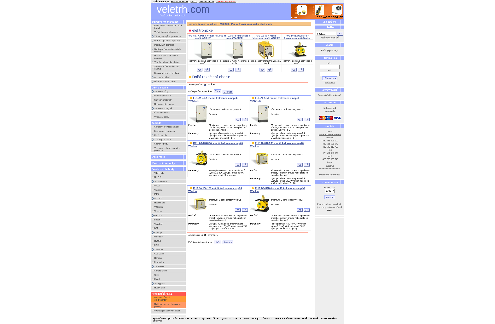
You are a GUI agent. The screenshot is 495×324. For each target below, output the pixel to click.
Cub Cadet (159, 254)
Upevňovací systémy (164, 104)
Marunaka (159, 262)
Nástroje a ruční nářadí (165, 81)
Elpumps (158, 232)
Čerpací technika (162, 112)
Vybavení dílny (161, 91)
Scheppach (159, 283)
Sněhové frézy (161, 144)
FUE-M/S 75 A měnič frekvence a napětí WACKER (266, 37)
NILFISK (158, 177)
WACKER (158, 224)
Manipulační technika (164, 45)
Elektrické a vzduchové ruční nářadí (168, 26)
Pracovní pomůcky (163, 163)
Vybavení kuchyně (163, 108)
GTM (156, 275)
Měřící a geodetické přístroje (167, 40)
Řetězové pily (160, 135)
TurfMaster (159, 266)
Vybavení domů (161, 117)
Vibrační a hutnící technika (166, 62)
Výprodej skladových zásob (167, 311)
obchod (192, 24)
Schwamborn (160, 181)
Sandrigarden (160, 271)
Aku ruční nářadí (162, 77)
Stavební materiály (163, 100)
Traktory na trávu (162, 139)
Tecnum (158, 211)
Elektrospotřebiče (162, 95)
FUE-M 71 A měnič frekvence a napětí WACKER (234, 37)
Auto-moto (158, 156)
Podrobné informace (329, 174)
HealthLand (159, 203)
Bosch (157, 220)
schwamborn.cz (206, 1)
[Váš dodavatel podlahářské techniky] (317, 11)
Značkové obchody (207, 24)
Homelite (158, 258)
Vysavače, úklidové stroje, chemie (166, 67)
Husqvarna (159, 288)
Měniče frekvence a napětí (244, 24)
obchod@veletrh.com (330, 134)
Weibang (158, 190)
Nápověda (330, 111)
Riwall (157, 279)
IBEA (156, 194)
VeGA (157, 186)
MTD (156, 245)
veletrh (183, 9)
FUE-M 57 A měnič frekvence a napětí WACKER (203, 37)
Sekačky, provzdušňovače (166, 127)
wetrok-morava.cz (179, 1)
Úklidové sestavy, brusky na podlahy (167, 305)
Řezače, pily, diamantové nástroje (166, 56)
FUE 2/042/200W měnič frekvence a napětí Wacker (297, 37)
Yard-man (158, 249)
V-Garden (158, 207)
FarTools (158, 215)
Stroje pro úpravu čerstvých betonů (167, 50)
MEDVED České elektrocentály (162, 298)
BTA (156, 228)
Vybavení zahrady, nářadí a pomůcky (167, 149)
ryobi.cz (193, 1)
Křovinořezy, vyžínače (164, 131)
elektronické (266, 24)
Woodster (158, 237)
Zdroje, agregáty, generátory (167, 36)
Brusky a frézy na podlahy (166, 73)
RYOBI (157, 241)
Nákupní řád (329, 108)
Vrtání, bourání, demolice (166, 32)
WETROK (159, 173)
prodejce (330, 165)
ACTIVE (158, 198)
